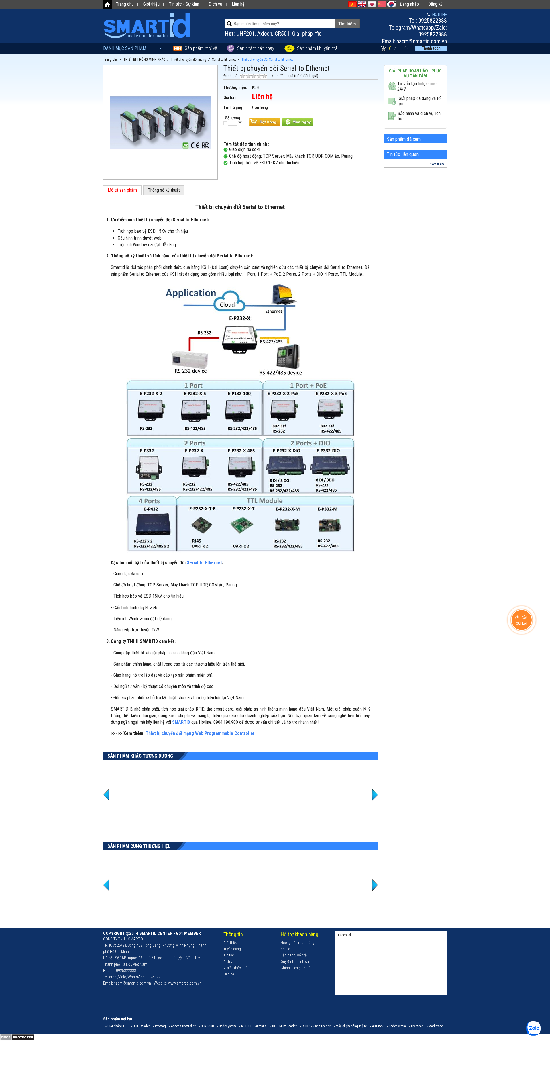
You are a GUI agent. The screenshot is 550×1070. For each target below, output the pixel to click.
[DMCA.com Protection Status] (17, 1040)
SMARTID (181, 722)
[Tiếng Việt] (352, 4)
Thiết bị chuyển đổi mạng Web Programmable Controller (200, 733)
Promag (160, 1026)
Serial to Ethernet (204, 562)
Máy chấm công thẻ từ (351, 1026)
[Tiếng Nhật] (372, 4)
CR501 (282, 33)
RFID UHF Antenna (253, 1026)
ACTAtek (378, 1026)
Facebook (345, 935)
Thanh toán (431, 48)
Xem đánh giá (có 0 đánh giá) (294, 75)
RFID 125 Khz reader (316, 1026)
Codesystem (227, 1026)
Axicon (264, 33)
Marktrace (436, 1026)
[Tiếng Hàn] (391, 4)
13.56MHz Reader (284, 1026)
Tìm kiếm (347, 23)
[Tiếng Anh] (362, 4)
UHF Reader (141, 1026)
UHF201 (245, 33)
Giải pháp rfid (307, 33)
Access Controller (183, 1026)
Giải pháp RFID (117, 1026)
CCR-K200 (207, 1026)
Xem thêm (437, 164)
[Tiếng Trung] (382, 4)
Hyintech (417, 1026)
